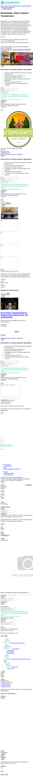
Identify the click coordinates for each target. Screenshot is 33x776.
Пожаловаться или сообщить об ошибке (12, 154)
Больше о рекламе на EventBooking (21, 49)
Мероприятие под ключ (7, 630)
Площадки (3, 324)
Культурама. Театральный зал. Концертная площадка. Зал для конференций (14, 315)
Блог (2, 6)
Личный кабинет (26, 6)
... (1, 326)
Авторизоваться (5, 535)
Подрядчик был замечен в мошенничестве (17, 83)
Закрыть (3, 696)
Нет (5, 486)
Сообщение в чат (5, 152)
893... (2, 151)
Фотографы (10, 650)
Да (2, 486)
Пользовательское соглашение (12, 469)
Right (6, 636)
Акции (20, 6)
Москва (6, 471)
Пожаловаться (4, 51)
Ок (1, 496)
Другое (7, 85)
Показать (6, 151)
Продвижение (4, 7)
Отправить (3, 100)
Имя (2, 88)
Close (2, 66)
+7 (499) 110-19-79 (6, 683)
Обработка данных (9, 473)
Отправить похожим (7, 618)
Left (2, 636)
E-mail (2, 89)
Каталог (6, 6)
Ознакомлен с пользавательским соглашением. (15, 94)
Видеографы (10, 651)
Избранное (12, 7)
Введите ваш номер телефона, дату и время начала (14, 592)
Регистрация (7, 464)
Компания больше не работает (13, 82)
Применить (29, 485)
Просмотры (4, 203)
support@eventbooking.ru (16, 477)
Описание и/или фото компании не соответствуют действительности (14, 76)
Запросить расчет (7, 8)
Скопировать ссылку (6, 49)
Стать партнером (13, 6)
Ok (2, 110)
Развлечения (10, 653)
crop (6, 774)
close (2, 774)
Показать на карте (17, 148)
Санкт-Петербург (8, 474)
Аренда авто (10, 668)
